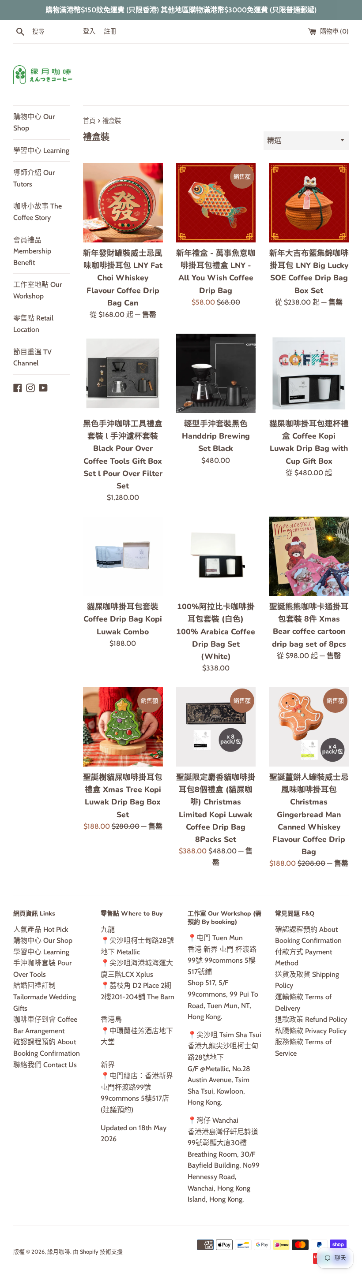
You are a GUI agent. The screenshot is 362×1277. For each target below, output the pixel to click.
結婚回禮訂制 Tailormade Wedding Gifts (44, 996)
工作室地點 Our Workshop (37, 290)
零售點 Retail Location (33, 324)
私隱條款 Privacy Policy (311, 1031)
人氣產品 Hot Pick (40, 929)
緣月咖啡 (58, 1251)
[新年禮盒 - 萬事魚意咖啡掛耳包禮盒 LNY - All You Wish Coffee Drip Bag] (216, 203)
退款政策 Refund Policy (311, 1019)
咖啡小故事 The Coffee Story (37, 212)
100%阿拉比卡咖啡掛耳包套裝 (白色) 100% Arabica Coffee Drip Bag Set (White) (215, 631)
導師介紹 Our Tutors (34, 178)
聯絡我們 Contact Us (45, 1065)
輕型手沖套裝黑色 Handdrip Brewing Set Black (216, 436)
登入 (89, 31)
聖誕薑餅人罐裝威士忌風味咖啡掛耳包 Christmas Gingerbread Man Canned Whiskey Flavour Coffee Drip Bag (309, 814)
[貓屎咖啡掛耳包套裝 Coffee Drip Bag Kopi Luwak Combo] (123, 556)
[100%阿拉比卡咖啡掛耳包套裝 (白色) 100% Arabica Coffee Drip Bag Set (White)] (216, 556)
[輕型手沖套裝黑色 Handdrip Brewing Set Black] (216, 373)
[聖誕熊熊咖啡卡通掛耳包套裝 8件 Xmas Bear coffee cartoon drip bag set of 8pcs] (309, 556)
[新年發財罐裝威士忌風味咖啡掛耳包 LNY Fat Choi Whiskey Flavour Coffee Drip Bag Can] (123, 203)
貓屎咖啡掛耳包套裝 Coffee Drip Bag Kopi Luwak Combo (122, 619)
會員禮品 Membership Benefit (32, 251)
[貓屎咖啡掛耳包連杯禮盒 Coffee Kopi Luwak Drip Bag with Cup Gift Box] (309, 373)
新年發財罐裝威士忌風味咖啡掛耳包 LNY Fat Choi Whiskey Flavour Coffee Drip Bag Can (122, 278)
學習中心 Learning (41, 150)
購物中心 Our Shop (34, 122)
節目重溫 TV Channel (32, 358)
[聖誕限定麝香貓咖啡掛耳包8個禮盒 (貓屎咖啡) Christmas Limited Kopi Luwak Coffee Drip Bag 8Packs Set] (216, 727)
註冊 (110, 31)
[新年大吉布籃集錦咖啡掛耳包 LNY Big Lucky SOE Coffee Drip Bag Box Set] (309, 203)
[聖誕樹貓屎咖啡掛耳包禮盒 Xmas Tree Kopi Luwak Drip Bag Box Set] (123, 727)
